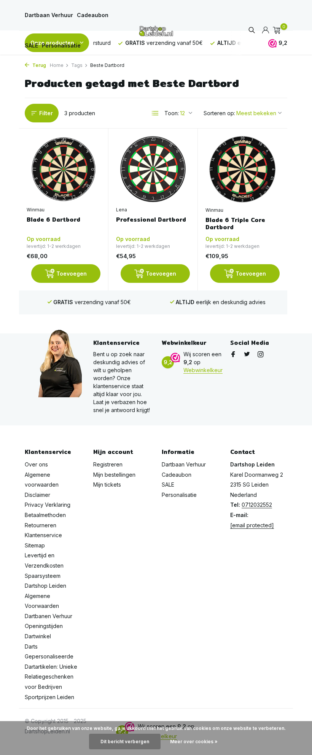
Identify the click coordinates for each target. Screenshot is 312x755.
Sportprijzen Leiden (49, 697)
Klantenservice (43, 535)
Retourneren (40, 525)
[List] (155, 113)
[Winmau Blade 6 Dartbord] (63, 169)
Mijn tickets (107, 484)
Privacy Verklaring (47, 504)
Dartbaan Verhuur (49, 15)
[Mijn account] (265, 30)
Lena (121, 210)
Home (57, 65)
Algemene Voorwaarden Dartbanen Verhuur (48, 606)
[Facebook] (233, 354)
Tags (77, 65)
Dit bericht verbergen (124, 741)
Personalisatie (61, 45)
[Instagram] (261, 354)
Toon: (171, 113)
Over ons (36, 464)
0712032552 (257, 504)
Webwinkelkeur (203, 370)
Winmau (36, 210)
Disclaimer (37, 495)
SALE (31, 45)
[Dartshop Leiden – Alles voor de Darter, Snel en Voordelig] (156, 30)
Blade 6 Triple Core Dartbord (235, 223)
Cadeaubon (92, 15)
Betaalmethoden (45, 515)
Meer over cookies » (194, 741)
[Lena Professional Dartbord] (153, 169)
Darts (31, 646)
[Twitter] (247, 354)
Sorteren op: (219, 113)
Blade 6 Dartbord (53, 220)
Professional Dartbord (151, 220)
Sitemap (35, 545)
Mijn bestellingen (114, 474)
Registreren (108, 464)
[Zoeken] (251, 30)
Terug (38, 65)
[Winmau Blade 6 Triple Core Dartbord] (242, 169)
